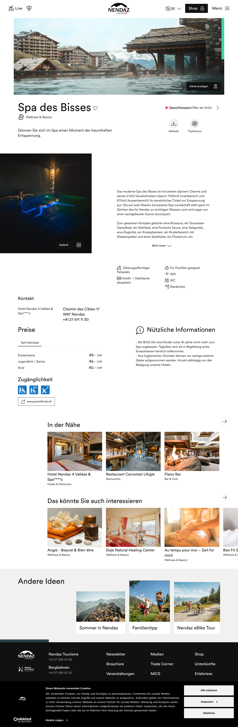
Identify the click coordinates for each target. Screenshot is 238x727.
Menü (217, 8)
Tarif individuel (30, 342)
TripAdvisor (194, 131)
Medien (157, 654)
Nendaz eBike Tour (196, 628)
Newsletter (115, 654)
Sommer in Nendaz (98, 628)
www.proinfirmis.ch (39, 401)
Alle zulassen (209, 690)
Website (174, 131)
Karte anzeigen (199, 86)
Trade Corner (162, 664)
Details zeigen (54, 720)
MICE (155, 673)
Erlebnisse (203, 673)
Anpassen (207, 701)
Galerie (63, 245)
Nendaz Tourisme (26, 655)
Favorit (95, 108)
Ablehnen (209, 713)
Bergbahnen (59, 667)
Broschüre (115, 664)
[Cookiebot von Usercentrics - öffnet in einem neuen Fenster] (22, 720)
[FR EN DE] (175, 9)
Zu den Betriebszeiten (218, 108)
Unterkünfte (205, 664)
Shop (193, 8)
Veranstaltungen (120, 673)
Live (18, 8)
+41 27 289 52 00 (60, 673)
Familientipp (145, 628)
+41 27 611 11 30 (76, 319)
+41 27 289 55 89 (60, 659)
